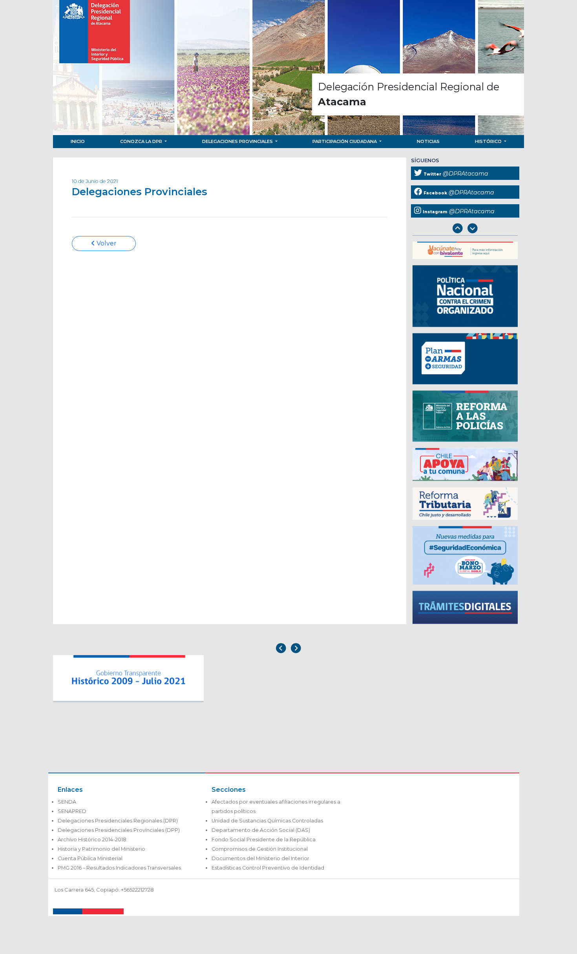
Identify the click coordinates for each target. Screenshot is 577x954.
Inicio (78, 141)
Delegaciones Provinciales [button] (238, 141)
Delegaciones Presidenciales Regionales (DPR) (118, 821)
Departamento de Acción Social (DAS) (261, 830)
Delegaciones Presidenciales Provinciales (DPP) (119, 830)
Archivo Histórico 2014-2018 (92, 839)
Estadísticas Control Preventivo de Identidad (268, 868)
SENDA (67, 802)
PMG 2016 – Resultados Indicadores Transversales (119, 868)
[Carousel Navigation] (465, 229)
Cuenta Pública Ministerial (90, 858)
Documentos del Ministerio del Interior (260, 858)
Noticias (428, 141)
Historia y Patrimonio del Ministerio (101, 849)
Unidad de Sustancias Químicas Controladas (267, 821)
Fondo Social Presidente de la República (264, 839)
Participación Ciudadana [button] (345, 141)
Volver (106, 243)
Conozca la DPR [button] (141, 141)
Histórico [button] (489, 141)
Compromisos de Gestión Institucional (260, 849)
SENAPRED (72, 811)
